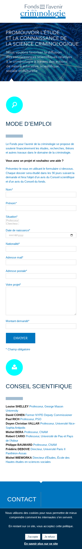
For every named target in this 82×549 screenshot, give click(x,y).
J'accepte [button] (32, 536)
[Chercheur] (12, 223)
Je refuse (49, 536)
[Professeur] (12, 220)
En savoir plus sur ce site (41, 543)
